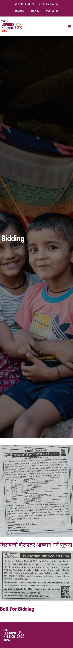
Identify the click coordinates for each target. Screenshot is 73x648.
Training (19, 10)
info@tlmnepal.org (48, 4)
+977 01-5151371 (24, 4)
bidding (35, 10)
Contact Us (52, 10)
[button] (69, 26)
